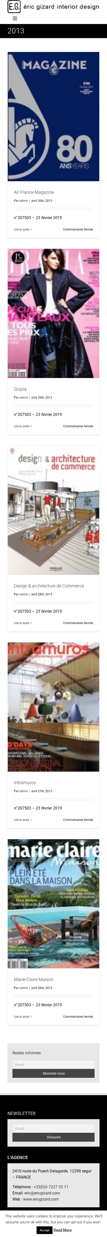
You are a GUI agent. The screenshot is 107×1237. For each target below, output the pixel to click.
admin (23, 200)
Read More (63, 1230)
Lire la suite (21, 229)
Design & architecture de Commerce (53, 506)
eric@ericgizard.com (42, 1193)
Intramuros (53, 702)
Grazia (53, 309)
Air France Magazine (53, 112)
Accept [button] (45, 1230)
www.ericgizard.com (41, 1199)
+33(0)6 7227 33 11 (51, 1187)
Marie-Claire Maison (53, 899)
